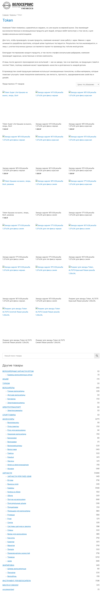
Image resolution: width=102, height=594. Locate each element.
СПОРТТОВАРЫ (9, 415)
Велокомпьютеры (14, 446)
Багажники (12, 438)
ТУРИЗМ (6, 383)
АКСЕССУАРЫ (8, 419)
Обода (10, 496)
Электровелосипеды (16, 403)
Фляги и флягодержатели (18, 465)
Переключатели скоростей (18, 553)
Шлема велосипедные (16, 569)
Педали (10, 549)
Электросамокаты (14, 410)
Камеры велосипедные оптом (19, 375)
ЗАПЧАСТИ (7, 473)
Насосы (10, 461)
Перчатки (11, 573)
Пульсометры (13, 426)
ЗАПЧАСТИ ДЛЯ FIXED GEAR (19, 476)
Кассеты (11, 538)
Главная (5, 15)
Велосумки (12, 449)
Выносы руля (12, 484)
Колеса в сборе (13, 492)
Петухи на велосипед (16, 499)
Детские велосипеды (16, 395)
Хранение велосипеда (16, 434)
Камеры (10, 488)
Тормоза (11, 557)
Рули (9, 519)
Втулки (10, 480)
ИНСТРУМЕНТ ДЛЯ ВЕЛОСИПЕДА (16, 581)
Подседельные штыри (16, 503)
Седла (10, 522)
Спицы (10, 530)
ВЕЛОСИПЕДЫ (8, 388)
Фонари (10, 469)
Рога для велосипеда (16, 430)
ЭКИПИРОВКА (8, 565)
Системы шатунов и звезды (19, 526)
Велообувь (12, 576)
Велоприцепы (13, 423)
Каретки (10, 542)
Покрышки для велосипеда (18, 511)
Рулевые (11, 515)
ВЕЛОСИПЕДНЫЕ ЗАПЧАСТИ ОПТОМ (18, 371)
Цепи (9, 561)
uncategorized (8, 589)
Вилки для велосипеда (17, 534)
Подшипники (12, 507)
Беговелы (11, 399)
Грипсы (10, 453)
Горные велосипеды (15, 391)
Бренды (13, 15)
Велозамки (12, 442)
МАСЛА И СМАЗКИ (10, 585)
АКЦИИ (5, 379)
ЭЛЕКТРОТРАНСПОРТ (11, 407)
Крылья (10, 457)
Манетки (11, 545)
